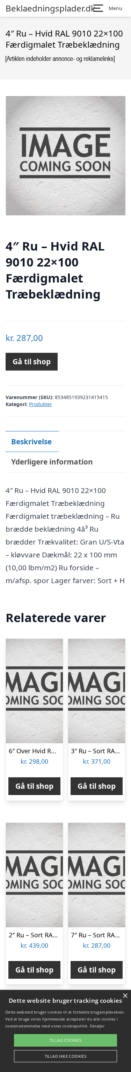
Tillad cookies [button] (66, 1040)
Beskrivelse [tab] (31, 441)
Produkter (40, 404)
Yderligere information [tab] (52, 462)
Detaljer (97, 1026)
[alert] (65, 1031)
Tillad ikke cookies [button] (66, 1056)
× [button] (125, 996)
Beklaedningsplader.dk (50, 8)
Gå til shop (32, 361)
